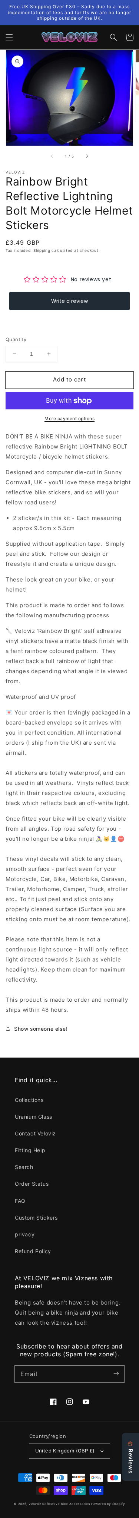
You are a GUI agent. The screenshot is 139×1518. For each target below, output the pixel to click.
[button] (9, 37)
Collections (29, 1100)
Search (24, 1167)
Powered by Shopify (108, 1504)
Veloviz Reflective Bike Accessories (59, 1504)
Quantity (16, 339)
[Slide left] (52, 156)
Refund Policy (33, 1251)
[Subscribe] (116, 1374)
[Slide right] (87, 156)
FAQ (20, 1201)
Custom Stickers (36, 1217)
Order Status (32, 1184)
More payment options (69, 418)
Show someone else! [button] (40, 1029)
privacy (24, 1234)
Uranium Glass (33, 1116)
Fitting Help (30, 1150)
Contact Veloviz (35, 1133)
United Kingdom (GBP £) (65, 1451)
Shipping (41, 250)
